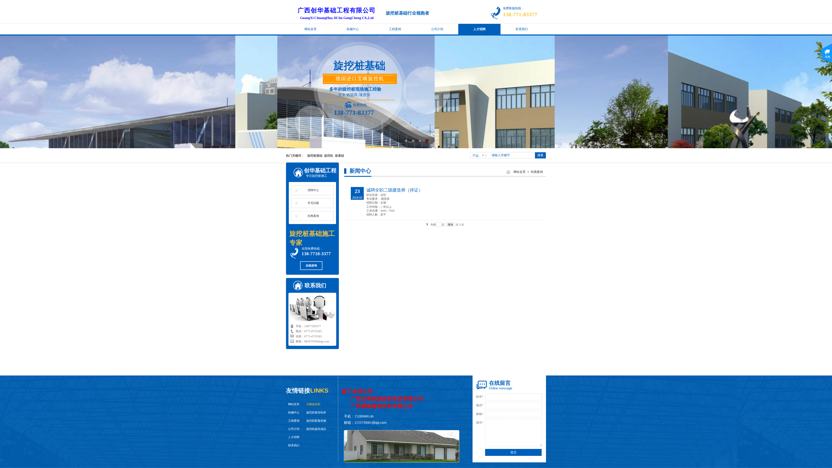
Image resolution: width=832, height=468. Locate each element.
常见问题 (313, 203)
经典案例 (537, 172)
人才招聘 (293, 437)
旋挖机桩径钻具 (316, 412)
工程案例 (293, 420)
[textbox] (512, 155)
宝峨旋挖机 (313, 404)
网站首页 (520, 172)
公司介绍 (293, 429)
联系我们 (293, 445)
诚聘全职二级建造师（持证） (394, 190)
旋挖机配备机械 (316, 420)
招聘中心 (313, 190)
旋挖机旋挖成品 (316, 429)
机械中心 (293, 412)
